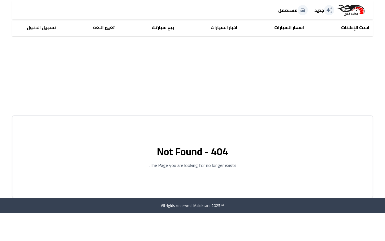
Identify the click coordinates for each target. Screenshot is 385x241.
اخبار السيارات (224, 27)
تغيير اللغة (104, 27)
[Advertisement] (204, 75)
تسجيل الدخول (41, 27)
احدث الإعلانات (355, 27)
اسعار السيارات (289, 27)
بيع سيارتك (163, 27)
